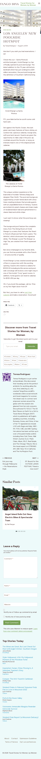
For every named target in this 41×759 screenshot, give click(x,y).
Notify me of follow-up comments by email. (20, 612)
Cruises (5, 702)
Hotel (14, 360)
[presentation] (20, 498)
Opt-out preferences (28, 742)
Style (4, 663)
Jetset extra (22, 360)
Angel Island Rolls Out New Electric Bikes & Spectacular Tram (19, 517)
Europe (22, 356)
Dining (15, 356)
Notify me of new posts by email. (18, 617)
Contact (14, 738)
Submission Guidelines (28, 738)
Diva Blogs (7, 30)
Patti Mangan (11, 524)
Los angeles (8, 364)
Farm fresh (31, 356)
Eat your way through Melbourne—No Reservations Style (10, 463)
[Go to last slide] (6, 507)
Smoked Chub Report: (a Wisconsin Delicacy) (20, 717)
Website (7, 604)
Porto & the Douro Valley (12, 698)
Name (7, 586)
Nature (17, 364)
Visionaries (6, 712)
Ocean (24, 364)
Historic (7, 360)
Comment (8, 559)
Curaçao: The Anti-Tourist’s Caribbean (18, 679)
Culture (5, 693)
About (6, 738)
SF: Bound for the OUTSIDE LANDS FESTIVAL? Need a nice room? (31, 463)
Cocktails (7, 356)
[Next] (35, 507)
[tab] (16, 531)
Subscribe (31, 346)
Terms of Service (11, 742)
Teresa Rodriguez (10, 46)
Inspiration (6, 674)
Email (6, 595)
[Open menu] (39, 3)
